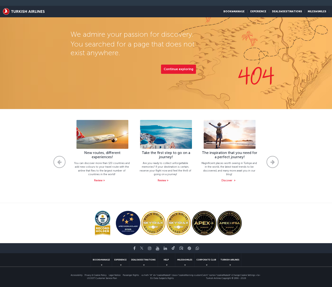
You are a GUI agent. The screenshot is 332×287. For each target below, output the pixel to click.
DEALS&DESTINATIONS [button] (287, 11)
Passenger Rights (131, 275)
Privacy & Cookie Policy (95, 275)
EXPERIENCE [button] (258, 11)
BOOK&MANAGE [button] (234, 11)
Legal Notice (114, 275)
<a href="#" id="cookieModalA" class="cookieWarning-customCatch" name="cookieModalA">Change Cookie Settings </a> (200, 275)
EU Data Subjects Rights (162, 278)
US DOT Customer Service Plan (102, 278)
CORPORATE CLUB (206, 260)
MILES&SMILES (184, 260)
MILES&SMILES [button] (317, 11)
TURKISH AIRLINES (229, 260)
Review (98, 180)
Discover (227, 180)
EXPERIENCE (120, 260)
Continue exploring (178, 69)
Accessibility (76, 275)
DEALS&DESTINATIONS (143, 260)
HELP (166, 260)
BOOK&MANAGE (101, 260)
